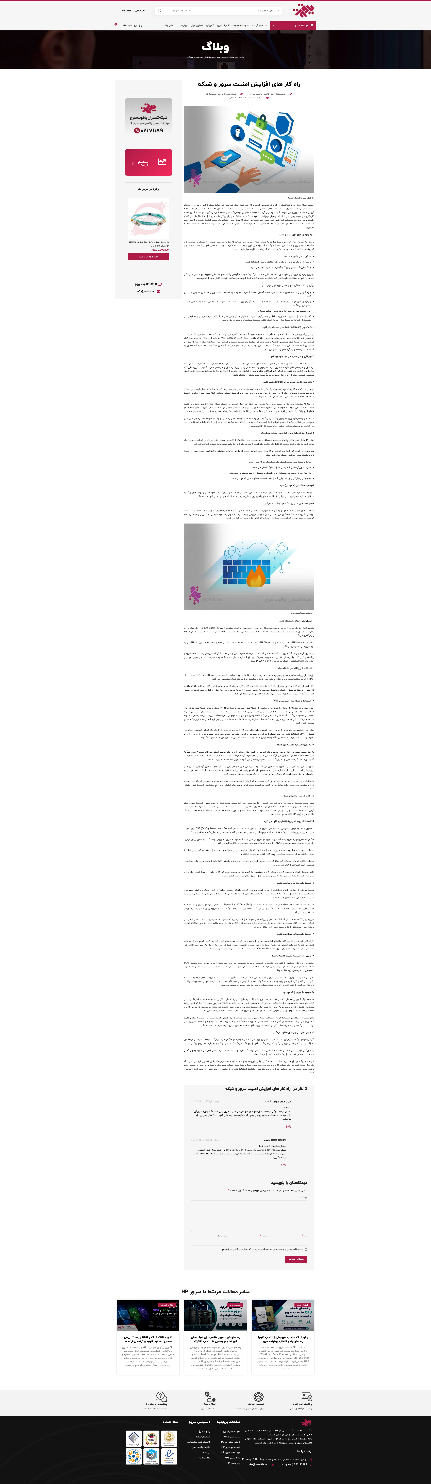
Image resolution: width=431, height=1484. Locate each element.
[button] (148, 256)
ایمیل (263, 1236)
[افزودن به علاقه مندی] (130, 211)
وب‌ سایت (222, 1235)
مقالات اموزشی (227, 57)
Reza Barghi (278, 1140)
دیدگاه (303, 1197)
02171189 (198, 1153)
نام (304, 1236)
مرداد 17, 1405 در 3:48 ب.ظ (205, 1140)
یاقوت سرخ (239, 57)
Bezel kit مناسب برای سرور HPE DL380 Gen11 (250, 1150)
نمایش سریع (130, 203)
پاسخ (288, 1126)
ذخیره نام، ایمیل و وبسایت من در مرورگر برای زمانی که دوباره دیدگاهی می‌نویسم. (262, 1249)
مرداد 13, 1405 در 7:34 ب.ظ (205, 1101)
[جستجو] (160, 11)
